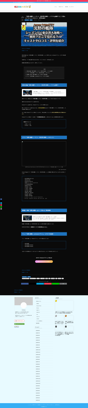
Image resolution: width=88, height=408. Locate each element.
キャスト (38, 278)
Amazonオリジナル (33, 278)
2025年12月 (38, 349)
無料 (56, 278)
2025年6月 (38, 364)
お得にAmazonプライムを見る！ (44, 261)
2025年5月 (38, 366)
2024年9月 (38, 385)
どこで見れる (42, 278)
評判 (62, 278)
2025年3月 (38, 371)
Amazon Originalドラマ (25, 278)
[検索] (74, 2)
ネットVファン (43, 404)
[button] (25, 284)
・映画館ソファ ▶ (24, 50)
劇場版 (46, 278)
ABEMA (37, 303)
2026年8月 (38, 330)
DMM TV (37, 310)
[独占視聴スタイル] (22, 7)
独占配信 (59, 278)
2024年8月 (38, 388)
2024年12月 (38, 378)
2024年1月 (38, 400)
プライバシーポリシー (50, 404)
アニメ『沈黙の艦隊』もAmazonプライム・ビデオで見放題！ (38, 76)
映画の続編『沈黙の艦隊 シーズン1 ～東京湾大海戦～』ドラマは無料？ (40, 71)
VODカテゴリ (38, 301)
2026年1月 (38, 347)
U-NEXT (37, 318)
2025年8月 (38, 359)
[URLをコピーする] (63, 284)
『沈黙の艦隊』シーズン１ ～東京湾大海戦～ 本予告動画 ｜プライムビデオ (47, 91)
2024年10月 (38, 383)
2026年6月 (38, 335)
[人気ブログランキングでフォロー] (19, 324)
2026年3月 (38, 342)
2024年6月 (38, 390)
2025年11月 (38, 352)
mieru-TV (37, 316)
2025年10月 (38, 354)
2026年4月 (38, 340)
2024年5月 (38, 393)
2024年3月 (38, 395)
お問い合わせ (57, 404)
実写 (49, 278)
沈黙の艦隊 (52, 278)
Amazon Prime (38, 305)
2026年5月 (38, 337)
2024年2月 (38, 397)
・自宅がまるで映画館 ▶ (25, 48)
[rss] (72, 2)
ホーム (30, 404)
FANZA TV (38, 312)
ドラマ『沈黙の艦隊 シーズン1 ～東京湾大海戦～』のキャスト (38, 72)
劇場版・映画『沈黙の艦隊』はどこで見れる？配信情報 (37, 74)
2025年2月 (38, 373)
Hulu (37, 314)
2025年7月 (38, 361)
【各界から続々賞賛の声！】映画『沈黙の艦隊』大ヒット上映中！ (45, 216)
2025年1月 (38, 376)
